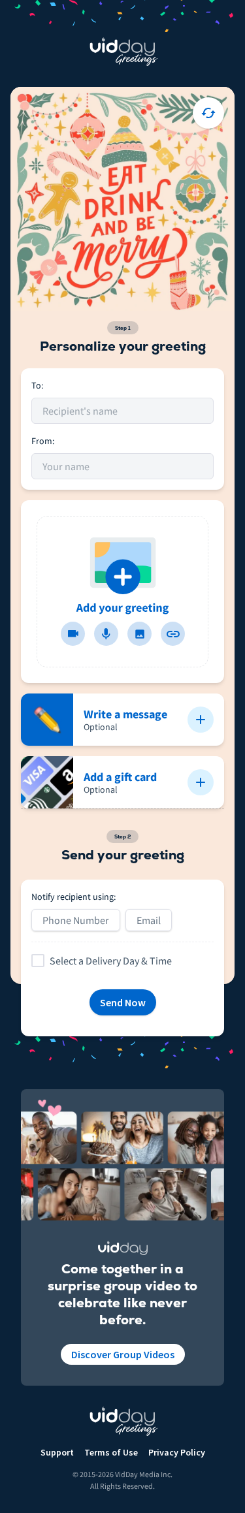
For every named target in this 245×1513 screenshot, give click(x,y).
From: (42, 441)
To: (37, 385)
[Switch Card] (208, 113)
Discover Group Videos (122, 1354)
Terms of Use (111, 1452)
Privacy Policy (176, 1452)
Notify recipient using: (73, 896)
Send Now (123, 1002)
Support (57, 1452)
